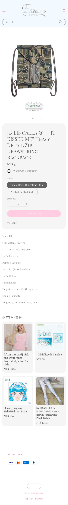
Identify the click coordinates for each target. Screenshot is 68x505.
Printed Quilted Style (22, 191)
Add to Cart (34, 213)
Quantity (11, 198)
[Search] (61, 22)
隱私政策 (29, 498)
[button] (3, 10)
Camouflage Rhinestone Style (26, 184)
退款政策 (39, 498)
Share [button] (15, 222)
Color (10, 178)
